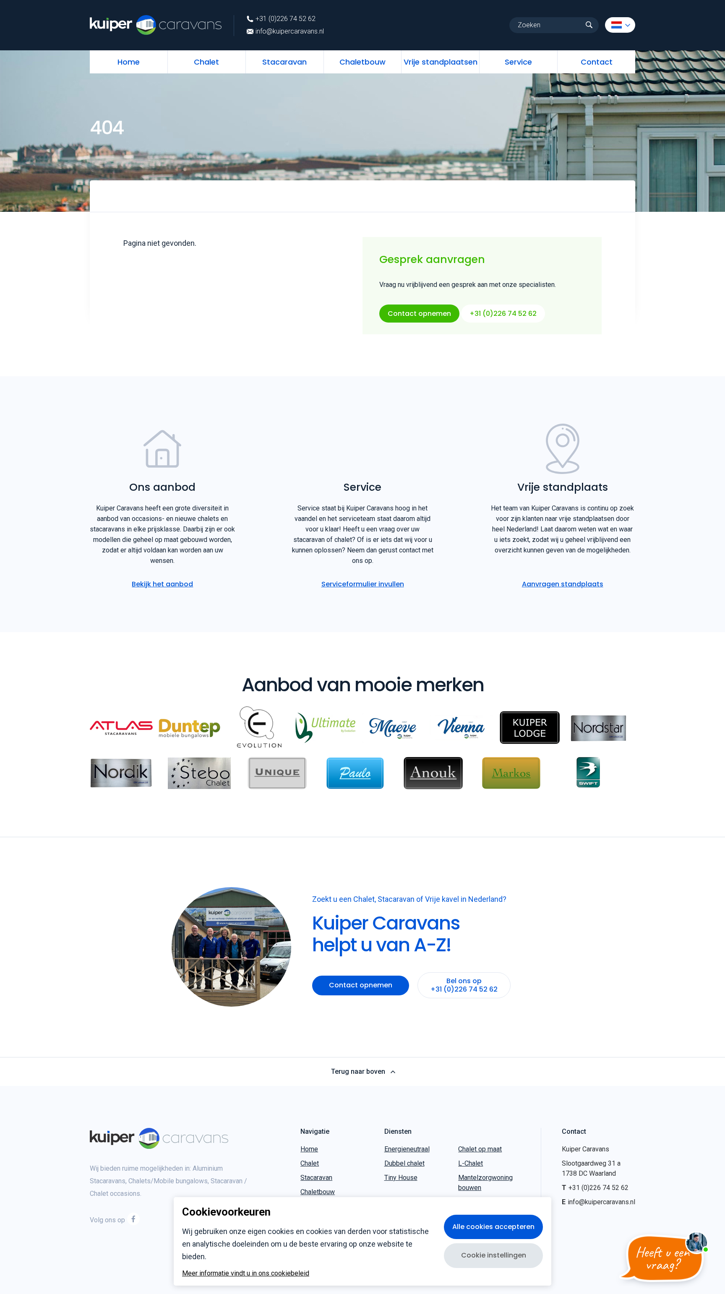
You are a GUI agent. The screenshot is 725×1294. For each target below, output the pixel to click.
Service (518, 62)
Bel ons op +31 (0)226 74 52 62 (464, 985)
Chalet (206, 62)
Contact (597, 62)
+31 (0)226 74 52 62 (286, 19)
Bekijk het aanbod (162, 584)
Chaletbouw (362, 62)
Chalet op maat (480, 1149)
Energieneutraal (407, 1149)
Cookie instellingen (493, 1255)
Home (128, 62)
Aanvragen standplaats (562, 584)
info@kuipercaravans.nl (290, 31)
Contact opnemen (419, 313)
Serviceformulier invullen (362, 584)
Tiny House (400, 1178)
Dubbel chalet (404, 1163)
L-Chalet (470, 1163)
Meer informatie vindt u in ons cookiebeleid (245, 1273)
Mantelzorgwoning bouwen (485, 1183)
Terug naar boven (358, 1071)
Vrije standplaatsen (440, 62)
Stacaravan (284, 62)
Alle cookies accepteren (493, 1227)
